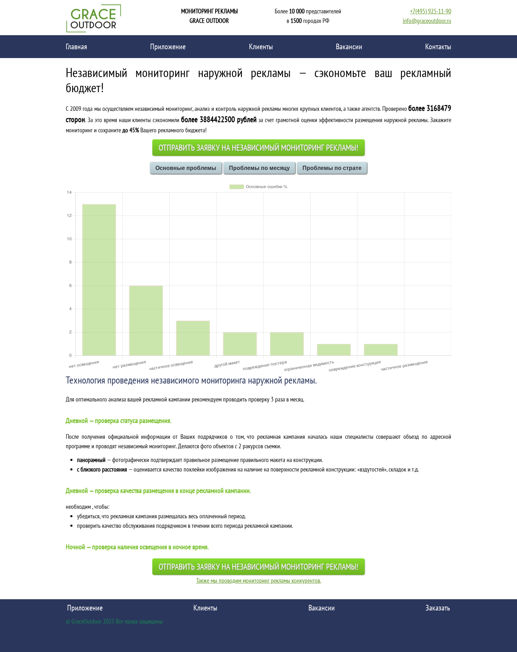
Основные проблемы (185, 168)
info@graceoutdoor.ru (427, 21)
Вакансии (349, 46)
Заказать (438, 608)
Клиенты (261, 46)
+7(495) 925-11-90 (430, 11)
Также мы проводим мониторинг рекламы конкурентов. (258, 580)
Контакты (438, 46)
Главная (76, 46)
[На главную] (94, 17)
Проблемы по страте (332, 168)
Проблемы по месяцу (259, 168)
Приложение (168, 46)
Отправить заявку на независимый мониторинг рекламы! (258, 147)
